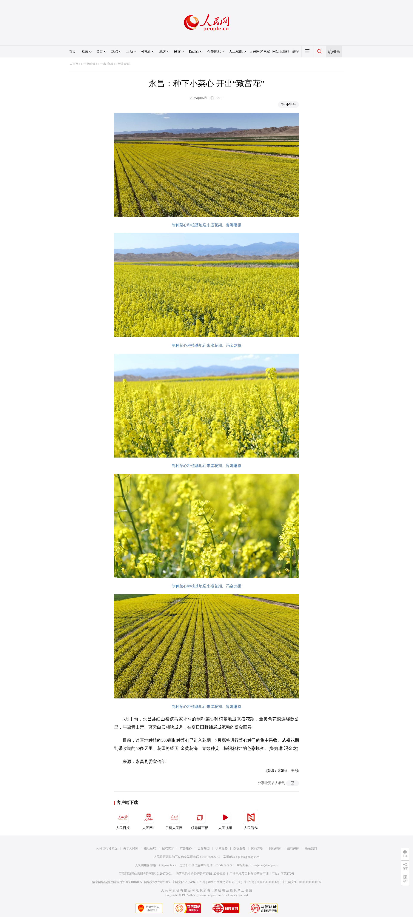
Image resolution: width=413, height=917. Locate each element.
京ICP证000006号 (268, 882)
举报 (295, 51)
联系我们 (311, 848)
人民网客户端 (259, 51)
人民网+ (148, 828)
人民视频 (225, 828)
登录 (336, 51)
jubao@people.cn (248, 856)
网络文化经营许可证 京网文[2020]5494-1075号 (174, 882)
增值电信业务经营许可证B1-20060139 (200, 873)
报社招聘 (150, 848)
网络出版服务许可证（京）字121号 (231, 882)
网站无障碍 (281, 51)
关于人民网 (130, 848)
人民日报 (123, 828)
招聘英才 (168, 848)
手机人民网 (174, 828)
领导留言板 (199, 828)
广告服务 (186, 848)
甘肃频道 (89, 64)
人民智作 (251, 828)
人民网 (74, 64)
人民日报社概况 (106, 848)
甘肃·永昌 (106, 64)
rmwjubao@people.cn (265, 865)
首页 (72, 51)
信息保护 (293, 848)
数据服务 (239, 848)
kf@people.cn (167, 865)
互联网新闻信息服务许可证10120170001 (145, 873)
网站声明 (257, 848)
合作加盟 (204, 848)
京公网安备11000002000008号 (301, 882)
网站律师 (275, 848)
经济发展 (124, 64)
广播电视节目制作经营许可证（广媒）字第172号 (262, 873)
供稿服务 (222, 848)
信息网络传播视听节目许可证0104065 (117, 882)
